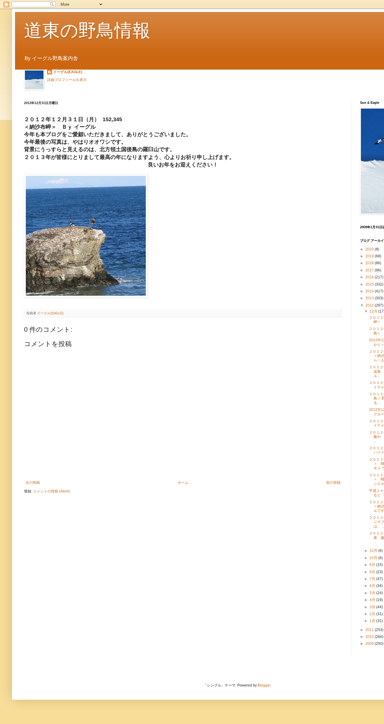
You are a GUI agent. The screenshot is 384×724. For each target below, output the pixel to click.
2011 (370, 630)
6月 (373, 586)
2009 (370, 644)
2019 (370, 256)
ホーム (183, 482)
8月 (373, 572)
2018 (370, 263)
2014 (370, 291)
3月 (373, 607)
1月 (373, 621)
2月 (373, 614)
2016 (370, 277)
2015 (370, 284)
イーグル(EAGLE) (67, 72)
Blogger (264, 685)
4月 (373, 600)
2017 (370, 270)
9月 (373, 565)
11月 (374, 551)
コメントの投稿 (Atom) (51, 491)
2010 (370, 637)
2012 (370, 305)
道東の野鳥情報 (87, 30)
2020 (370, 249)
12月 (374, 311)
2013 (370, 298)
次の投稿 (33, 482)
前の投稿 (333, 482)
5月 (373, 593)
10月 (374, 558)
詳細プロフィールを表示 (67, 80)
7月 (373, 579)
